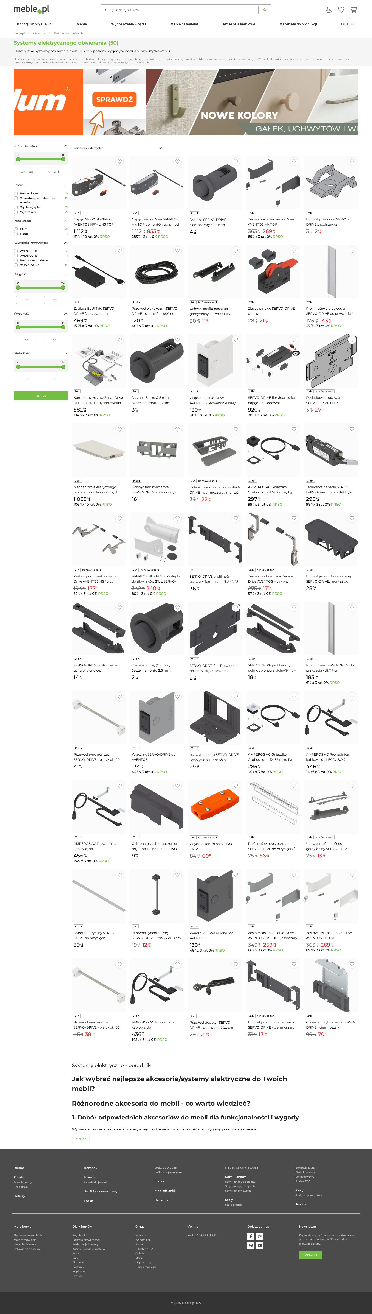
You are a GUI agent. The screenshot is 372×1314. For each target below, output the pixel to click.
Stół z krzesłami (305, 1172)
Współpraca (143, 1239)
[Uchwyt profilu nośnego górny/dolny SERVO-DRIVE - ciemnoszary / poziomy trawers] (215, 272)
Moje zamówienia (25, 1239)
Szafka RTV (303, 1181)
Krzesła (89, 1177)
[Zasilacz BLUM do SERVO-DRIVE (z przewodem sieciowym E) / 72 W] (99, 271)
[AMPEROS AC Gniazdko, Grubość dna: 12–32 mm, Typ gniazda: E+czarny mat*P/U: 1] (273, 450)
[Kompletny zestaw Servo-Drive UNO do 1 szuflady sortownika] (99, 361)
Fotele (19, 1177)
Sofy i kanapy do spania (240, 1186)
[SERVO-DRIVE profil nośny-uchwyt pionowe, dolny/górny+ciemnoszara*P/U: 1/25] (99, 628)
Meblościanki (165, 1191)
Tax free (77, 1276)
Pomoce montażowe (44, 260)
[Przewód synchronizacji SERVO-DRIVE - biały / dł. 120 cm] (99, 717)
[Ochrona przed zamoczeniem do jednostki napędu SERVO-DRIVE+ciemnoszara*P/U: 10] (157, 807)
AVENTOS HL (44, 251)
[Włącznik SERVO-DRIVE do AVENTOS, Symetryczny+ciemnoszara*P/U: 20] (215, 896)
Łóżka (88, 1201)
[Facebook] (250, 1236)
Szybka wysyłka (44, 207)
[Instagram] (259, 1236)
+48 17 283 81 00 (201, 1235)
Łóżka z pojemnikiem (168, 1172)
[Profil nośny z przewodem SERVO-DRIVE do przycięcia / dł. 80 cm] (331, 271)
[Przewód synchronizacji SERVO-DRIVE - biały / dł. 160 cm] (99, 985)
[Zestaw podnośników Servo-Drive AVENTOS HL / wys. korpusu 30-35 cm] (273, 539)
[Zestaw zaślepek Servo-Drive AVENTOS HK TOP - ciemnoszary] (273, 182)
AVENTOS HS (44, 255)
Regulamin (79, 1235)
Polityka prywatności (86, 1239)
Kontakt (140, 1235)
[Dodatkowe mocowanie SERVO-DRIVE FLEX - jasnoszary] (331, 361)
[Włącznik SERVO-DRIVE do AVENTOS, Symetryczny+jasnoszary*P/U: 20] (157, 717)
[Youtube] (259, 1245)
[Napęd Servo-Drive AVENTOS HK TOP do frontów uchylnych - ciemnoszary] (157, 182)
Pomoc (77, 1253)
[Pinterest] (250, 1245)
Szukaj (265, 10)
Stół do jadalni (234, 1204)
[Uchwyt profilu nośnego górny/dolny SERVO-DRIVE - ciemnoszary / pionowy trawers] (331, 807)
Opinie (139, 1253)
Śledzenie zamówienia (28, 1235)
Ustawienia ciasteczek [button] (28, 1248)
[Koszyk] (354, 9)
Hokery (19, 1196)
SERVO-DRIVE (44, 265)
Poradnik (78, 1267)
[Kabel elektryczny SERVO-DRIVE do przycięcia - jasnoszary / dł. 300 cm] (99, 896)
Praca (139, 1244)
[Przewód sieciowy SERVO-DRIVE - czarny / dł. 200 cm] (215, 985)
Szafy (300, 1190)
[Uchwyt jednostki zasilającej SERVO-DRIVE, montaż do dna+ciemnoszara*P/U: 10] (331, 539)
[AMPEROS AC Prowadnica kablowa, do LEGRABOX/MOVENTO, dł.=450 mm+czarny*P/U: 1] (157, 985)
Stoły (229, 1200)
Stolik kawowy (305, 1176)
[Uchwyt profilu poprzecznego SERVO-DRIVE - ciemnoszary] (273, 985)
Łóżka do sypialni (166, 1167)
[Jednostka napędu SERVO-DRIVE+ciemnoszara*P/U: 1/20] (331, 450)
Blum (44, 229)
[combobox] (118, 148)
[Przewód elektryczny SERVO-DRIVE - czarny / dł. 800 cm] (157, 271)
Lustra (159, 1181)
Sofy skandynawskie (238, 1190)
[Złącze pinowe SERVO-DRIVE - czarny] (273, 271)
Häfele (44, 233)
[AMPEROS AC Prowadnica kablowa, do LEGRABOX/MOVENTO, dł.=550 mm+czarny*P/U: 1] (99, 807)
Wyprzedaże (44, 212)
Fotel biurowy (23, 1182)
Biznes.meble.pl (145, 1267)
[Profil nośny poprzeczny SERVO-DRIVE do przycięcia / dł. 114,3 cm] (273, 807)
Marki (139, 1257)
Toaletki (302, 1204)
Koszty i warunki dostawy (88, 1248)
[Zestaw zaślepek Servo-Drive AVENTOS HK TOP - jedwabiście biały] (331, 896)
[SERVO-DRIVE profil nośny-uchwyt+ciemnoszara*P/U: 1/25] (215, 539)
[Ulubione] (341, 9)
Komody (90, 1168)
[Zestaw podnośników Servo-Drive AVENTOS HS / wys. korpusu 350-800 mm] (99, 539)
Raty (75, 1257)
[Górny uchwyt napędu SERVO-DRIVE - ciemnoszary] (331, 985)
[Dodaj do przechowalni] (120, 162)
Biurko (19, 1168)
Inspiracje (78, 1271)
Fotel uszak (21, 1186)
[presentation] (20, 102)
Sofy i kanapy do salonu (240, 1181)
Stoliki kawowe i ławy (101, 1191)
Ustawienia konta (25, 1244)
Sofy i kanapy (235, 1177)
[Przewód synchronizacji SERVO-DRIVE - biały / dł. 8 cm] (157, 896)
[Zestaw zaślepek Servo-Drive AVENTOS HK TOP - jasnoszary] (273, 896)
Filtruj (40, 395)
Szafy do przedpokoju (309, 1195)
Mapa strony (143, 1262)
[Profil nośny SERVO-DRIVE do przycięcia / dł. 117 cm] (331, 628)
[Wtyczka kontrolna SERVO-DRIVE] (215, 807)
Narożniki (162, 1200)
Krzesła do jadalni (95, 1182)
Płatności (78, 1262)
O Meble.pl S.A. (144, 1248)
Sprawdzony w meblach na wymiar (44, 200)
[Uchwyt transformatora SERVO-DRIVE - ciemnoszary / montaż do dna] (215, 450)
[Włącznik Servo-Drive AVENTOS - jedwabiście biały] (215, 361)
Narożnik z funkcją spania (241, 1167)
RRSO (105, 237)
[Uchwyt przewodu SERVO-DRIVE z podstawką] (331, 182)
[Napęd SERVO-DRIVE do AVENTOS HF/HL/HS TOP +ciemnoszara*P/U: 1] (99, 182)
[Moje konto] (329, 9)
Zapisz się (311, 1254)
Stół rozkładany (305, 1167)
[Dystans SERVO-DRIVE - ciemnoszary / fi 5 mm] (215, 183)
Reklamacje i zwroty (85, 1244)
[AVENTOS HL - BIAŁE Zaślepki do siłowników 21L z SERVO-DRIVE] (157, 539)
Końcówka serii (44, 193)
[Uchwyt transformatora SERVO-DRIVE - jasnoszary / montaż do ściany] (157, 450)
